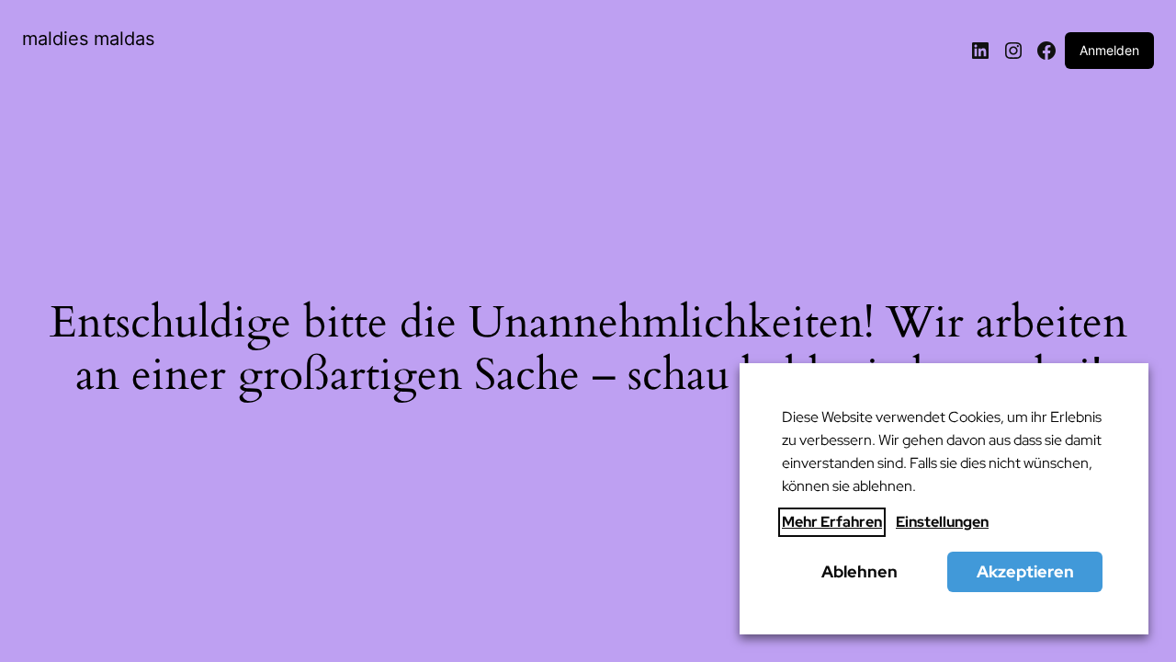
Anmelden (1109, 50)
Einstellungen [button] (942, 521)
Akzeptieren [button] (1025, 571)
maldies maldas (88, 39)
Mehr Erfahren (832, 521)
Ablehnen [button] (859, 571)
